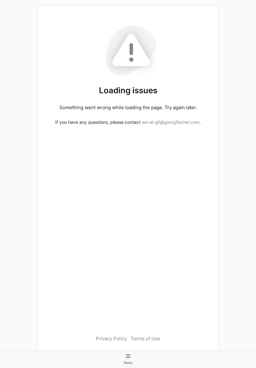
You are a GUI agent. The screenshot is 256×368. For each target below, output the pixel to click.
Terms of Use (145, 338)
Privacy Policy (111, 338)
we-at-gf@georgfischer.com (170, 122)
